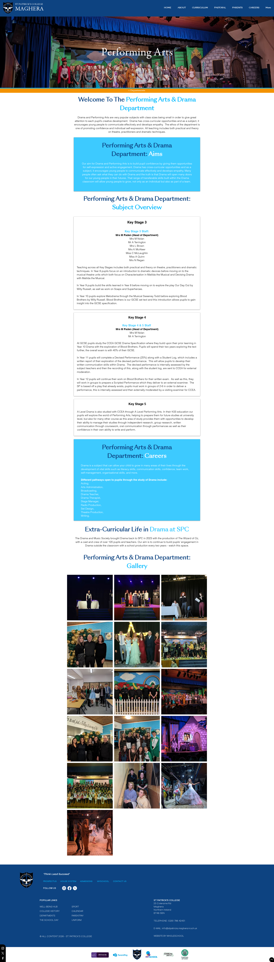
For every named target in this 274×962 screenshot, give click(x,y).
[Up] (271, 959)
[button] (181, 7)
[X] (3, 953)
